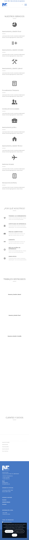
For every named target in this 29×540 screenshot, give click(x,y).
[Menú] (25, 4)
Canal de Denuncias (8, 522)
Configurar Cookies (19, 531)
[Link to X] (26, 538)
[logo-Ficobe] (12, 4)
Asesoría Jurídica (5, 446)
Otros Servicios (5, 451)
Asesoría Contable (5, 442)
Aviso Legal (5, 512)
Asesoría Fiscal (5, 444)
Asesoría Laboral (5, 449)
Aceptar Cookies (9, 531)
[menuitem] (22, 4)
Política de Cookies (6, 514)
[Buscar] (22, 4)
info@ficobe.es (5, 482)
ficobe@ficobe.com (6, 484)
